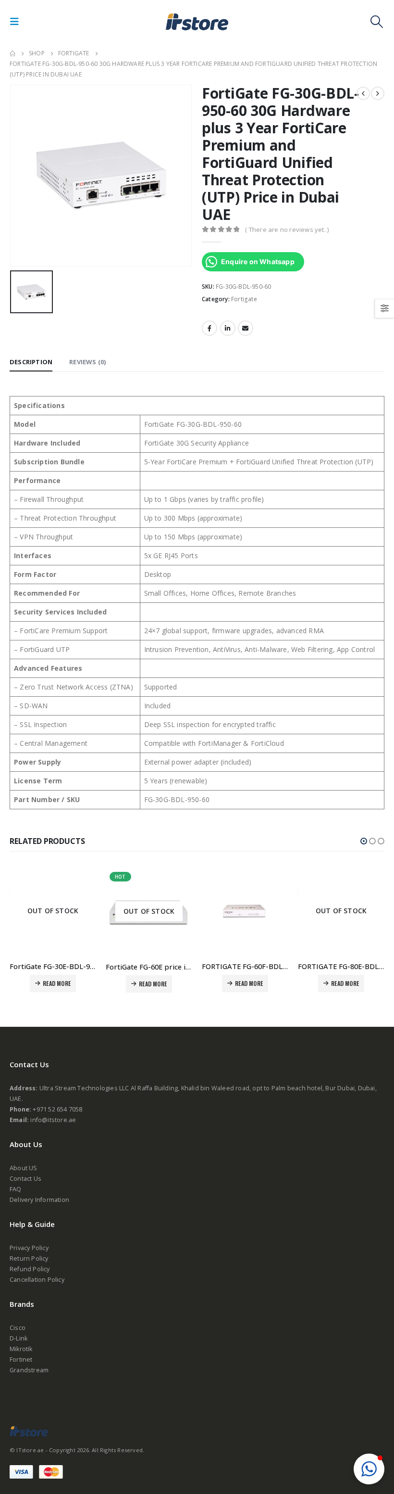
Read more (57, 983)
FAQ (16, 1189)
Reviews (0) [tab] (87, 362)
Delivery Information (39, 1200)
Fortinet (21, 1359)
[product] (245, 911)
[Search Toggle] (376, 21)
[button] (363, 841)
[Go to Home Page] (12, 53)
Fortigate (244, 299)
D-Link (18, 1338)
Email (245, 328)
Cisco (17, 1328)
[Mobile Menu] (17, 21)
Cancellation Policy (37, 1280)
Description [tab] (31, 362)
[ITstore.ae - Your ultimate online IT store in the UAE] (197, 21)
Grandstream (29, 1370)
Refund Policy (30, 1269)
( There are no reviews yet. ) (287, 229)
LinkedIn (227, 328)
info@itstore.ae (53, 1120)
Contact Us (25, 1179)
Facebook (209, 328)
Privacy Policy (29, 1248)
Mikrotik (21, 1349)
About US (23, 1168)
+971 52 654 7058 (57, 1109)
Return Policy (29, 1258)
